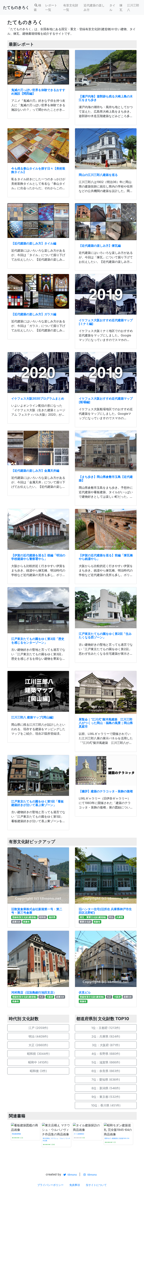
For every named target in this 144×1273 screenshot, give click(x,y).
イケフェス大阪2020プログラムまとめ (37, 398)
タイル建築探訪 (79, 1134)
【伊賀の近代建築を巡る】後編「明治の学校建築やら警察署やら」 (38, 557)
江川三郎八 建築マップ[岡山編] (32, 717)
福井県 (52, 917)
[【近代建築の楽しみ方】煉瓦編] (105, 221)
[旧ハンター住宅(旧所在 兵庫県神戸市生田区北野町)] (105, 875)
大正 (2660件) (38, 1045)
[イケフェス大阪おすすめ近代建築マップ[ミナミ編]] (105, 294)
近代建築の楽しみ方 (94, 7)
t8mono (72, 1174)
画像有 (26, 921)
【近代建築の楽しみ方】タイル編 (33, 243)
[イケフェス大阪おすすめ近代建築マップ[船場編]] (105, 372)
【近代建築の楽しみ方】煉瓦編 (100, 245)
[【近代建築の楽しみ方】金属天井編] (38, 447)
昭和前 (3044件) (38, 1054)
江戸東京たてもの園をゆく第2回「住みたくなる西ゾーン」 (105, 635)
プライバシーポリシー (50, 1184)
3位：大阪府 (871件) (106, 1045)
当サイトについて (96, 1184)
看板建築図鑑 (16, 1134)
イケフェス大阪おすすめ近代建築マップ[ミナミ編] (106, 322)
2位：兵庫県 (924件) (106, 1036)
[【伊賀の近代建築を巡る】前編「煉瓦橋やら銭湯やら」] (105, 529)
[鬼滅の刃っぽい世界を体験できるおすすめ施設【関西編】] (38, 67)
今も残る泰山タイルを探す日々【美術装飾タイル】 (38, 170)
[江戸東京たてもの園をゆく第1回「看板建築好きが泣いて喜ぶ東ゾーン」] (38, 775)
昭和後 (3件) (38, 1071)
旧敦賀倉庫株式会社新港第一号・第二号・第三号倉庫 (36, 910)
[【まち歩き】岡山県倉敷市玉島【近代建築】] (105, 450)
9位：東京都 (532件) (106, 1097)
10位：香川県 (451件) (106, 1105)
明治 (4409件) (38, 1036)
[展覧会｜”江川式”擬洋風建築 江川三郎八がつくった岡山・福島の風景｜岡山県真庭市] (105, 692)
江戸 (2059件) (38, 1028)
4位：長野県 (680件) (106, 1054)
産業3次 (16, 921)
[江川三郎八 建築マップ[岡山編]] (38, 691)
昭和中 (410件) (38, 1062)
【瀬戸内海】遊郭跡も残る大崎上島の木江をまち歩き (106, 98)
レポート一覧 (51, 7)
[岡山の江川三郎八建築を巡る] (105, 148)
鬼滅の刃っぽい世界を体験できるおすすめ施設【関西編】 (38, 91)
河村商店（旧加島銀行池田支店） (33, 992)
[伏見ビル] (105, 959)
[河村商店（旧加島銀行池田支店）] (38, 959)
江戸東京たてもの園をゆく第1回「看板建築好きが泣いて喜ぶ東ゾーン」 (37, 803)
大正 (41, 996)
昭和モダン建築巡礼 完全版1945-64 (117, 1138)
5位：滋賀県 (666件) (106, 1062)
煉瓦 (120, 7)
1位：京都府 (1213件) (105, 1028)
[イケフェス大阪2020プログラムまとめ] (38, 372)
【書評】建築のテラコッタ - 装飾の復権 (106, 791)
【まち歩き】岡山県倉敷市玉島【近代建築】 (106, 478)
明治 (111, 917)
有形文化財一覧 (70, 7)
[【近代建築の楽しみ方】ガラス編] (38, 291)
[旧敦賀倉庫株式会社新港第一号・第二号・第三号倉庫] (38, 875)
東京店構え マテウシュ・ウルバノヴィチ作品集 (56, 1139)
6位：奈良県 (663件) (106, 1071)
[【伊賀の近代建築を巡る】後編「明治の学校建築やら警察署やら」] (38, 529)
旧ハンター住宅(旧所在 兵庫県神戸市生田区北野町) (105, 910)
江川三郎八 (133, 7)
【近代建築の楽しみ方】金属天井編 (35, 470)
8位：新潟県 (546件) (106, 1088)
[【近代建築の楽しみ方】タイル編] (38, 220)
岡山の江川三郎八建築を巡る (98, 175)
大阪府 (49, 996)
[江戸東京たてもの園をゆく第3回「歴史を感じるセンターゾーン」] (38, 610)
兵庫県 (119, 917)
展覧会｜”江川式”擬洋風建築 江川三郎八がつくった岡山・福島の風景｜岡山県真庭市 (106, 722)
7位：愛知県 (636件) (106, 1079)
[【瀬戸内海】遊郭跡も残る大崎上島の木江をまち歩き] (105, 70)
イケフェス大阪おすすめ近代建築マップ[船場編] (106, 400)
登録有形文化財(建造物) (24, 917)
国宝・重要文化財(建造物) (93, 917)
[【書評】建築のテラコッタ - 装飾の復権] (105, 770)
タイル (112, 7)
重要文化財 (85, 921)
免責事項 (74, 1184)
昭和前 (42, 917)
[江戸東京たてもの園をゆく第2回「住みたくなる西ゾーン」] (105, 607)
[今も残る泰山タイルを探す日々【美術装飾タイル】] (38, 145)
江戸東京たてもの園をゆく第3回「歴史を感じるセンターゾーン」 (37, 640)
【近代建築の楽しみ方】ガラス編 (33, 314)
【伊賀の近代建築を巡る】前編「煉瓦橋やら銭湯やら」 (106, 557)
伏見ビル (85, 992)
